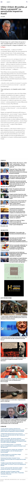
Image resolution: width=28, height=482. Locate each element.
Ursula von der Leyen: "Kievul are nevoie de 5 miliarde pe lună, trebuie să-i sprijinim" (18, 216)
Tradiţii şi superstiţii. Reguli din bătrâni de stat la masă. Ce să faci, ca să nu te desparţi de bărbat (13, 464)
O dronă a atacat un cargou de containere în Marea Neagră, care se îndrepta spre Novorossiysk (12, 380)
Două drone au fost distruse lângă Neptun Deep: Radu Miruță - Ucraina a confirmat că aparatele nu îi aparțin (18, 254)
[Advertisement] (14, 150)
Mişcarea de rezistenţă (14, 2)
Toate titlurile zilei (4, 476)
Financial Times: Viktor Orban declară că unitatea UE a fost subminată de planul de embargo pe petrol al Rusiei (18, 171)
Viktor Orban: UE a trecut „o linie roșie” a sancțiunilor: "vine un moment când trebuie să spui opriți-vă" (18, 165)
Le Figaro (3, 47)
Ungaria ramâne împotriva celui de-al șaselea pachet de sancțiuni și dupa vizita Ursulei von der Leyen (18, 196)
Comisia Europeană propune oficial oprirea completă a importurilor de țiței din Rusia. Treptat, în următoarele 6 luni (17, 210)
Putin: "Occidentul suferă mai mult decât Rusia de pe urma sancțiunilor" (17, 190)
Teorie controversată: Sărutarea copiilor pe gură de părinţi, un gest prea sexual (11, 468)
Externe (9, 298)
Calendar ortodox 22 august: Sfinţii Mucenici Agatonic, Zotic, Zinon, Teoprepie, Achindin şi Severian (12, 473)
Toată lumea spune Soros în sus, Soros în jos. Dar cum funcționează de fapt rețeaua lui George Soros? (14, 338)
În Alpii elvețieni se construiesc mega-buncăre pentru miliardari (13, 400)
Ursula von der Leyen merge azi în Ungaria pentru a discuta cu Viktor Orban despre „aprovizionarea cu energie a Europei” (13, 203)
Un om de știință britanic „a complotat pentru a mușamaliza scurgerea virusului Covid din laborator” (13, 359)
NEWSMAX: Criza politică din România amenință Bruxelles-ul (17, 233)
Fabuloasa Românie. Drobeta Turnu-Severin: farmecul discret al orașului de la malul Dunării (13, 459)
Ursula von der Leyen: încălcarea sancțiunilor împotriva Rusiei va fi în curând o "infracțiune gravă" (18, 177)
